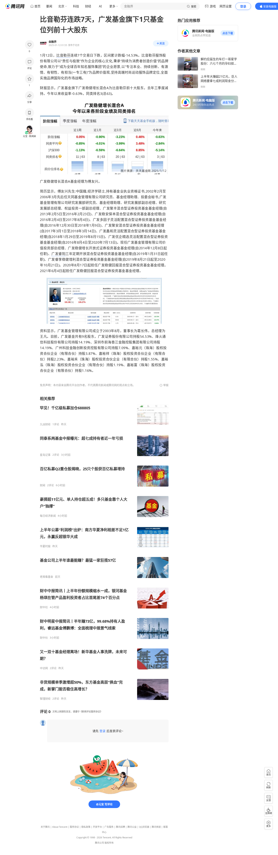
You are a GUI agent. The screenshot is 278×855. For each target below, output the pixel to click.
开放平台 (97, 826)
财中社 (44, 607)
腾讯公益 (132, 826)
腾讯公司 (99, 842)
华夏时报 (45, 546)
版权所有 (109, 842)
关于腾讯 (45, 826)
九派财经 (45, 424)
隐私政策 (85, 826)
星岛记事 (45, 454)
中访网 (44, 668)
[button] (228, 33)
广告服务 (108, 826)
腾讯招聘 (120, 826)
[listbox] (104, 548)
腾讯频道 (156, 826)
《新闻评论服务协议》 (91, 711)
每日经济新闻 (48, 515)
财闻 (42, 485)
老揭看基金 (46, 576)
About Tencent (59, 826)
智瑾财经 (45, 698)
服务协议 (74, 826)
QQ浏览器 (144, 826)
